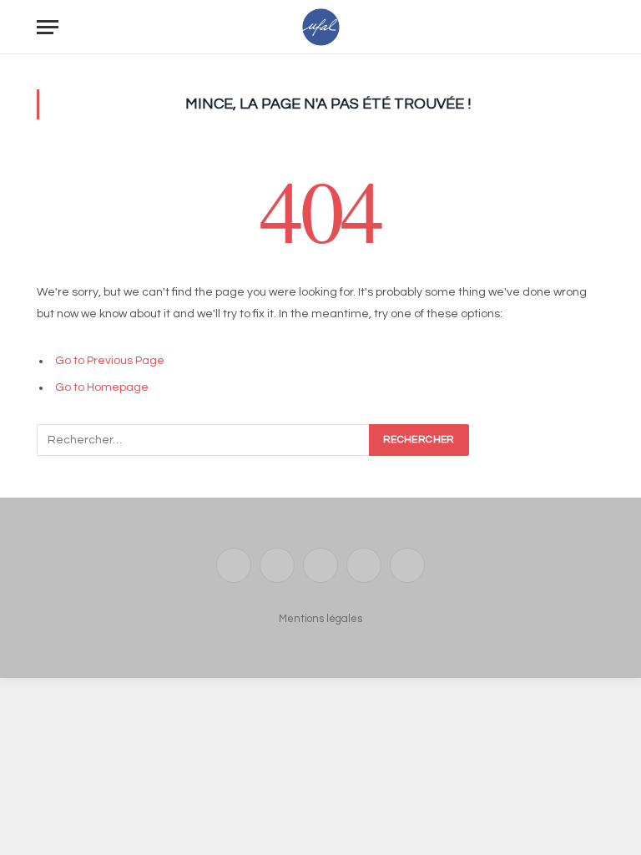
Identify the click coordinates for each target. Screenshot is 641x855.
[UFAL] (321, 27)
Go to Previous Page (109, 361)
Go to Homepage (102, 387)
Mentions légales (320, 619)
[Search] (596, 27)
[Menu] (47, 27)
